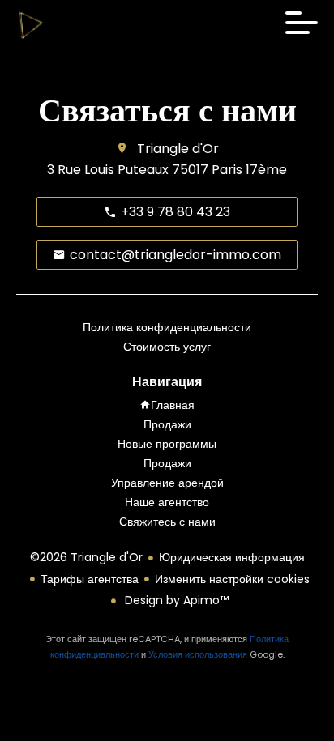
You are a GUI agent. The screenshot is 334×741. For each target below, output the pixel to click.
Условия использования (197, 654)
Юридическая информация (232, 557)
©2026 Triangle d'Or (86, 557)
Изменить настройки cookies (232, 579)
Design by (175, 600)
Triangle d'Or (178, 148)
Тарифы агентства (90, 579)
